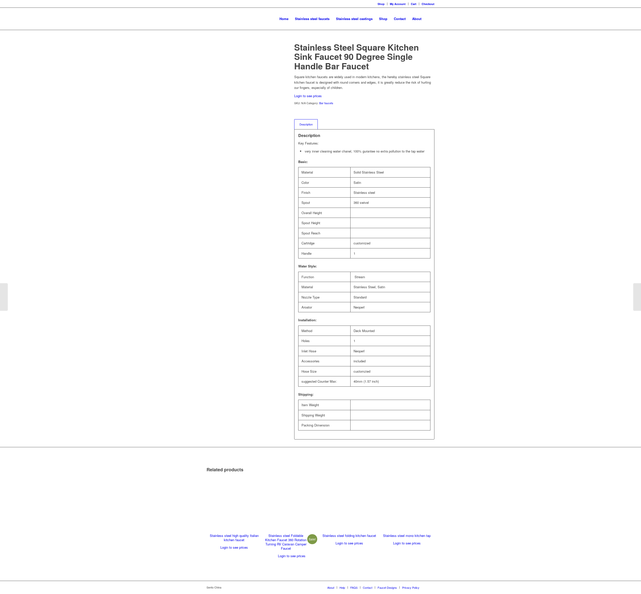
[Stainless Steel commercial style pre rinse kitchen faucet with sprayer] (4, 297)
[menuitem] (284, 19)
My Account (398, 4)
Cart (413, 4)
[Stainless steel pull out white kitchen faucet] (637, 297)
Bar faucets (326, 103)
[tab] (306, 124)
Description (306, 124)
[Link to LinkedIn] (430, 587)
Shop (381, 4)
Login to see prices (308, 95)
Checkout (428, 4)
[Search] (429, 19)
